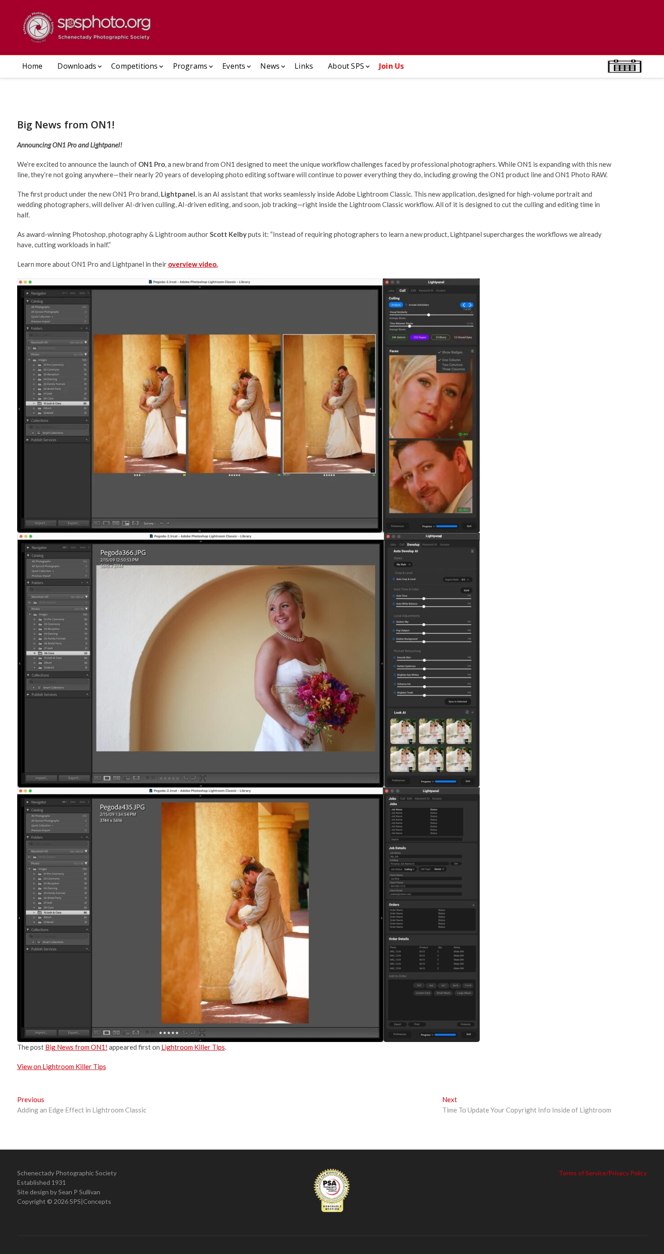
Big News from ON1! (76, 1047)
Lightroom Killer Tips (193, 1047)
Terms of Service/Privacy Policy (603, 1173)
